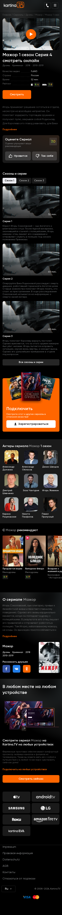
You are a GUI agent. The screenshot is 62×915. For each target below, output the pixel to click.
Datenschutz (11, 859)
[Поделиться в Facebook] (6, 669)
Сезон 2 (24, 180)
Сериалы (18, 15)
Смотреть (17, 94)
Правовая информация (18, 853)
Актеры (9, 446)
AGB (5, 866)
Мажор (39, 15)
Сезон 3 (39, 180)
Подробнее (10, 129)
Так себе (47, 156)
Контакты (9, 872)
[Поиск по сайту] (47, 5)
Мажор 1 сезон (53, 15)
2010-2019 (38, 65)
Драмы (29, 15)
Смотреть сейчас (31, 778)
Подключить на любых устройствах (25, 769)
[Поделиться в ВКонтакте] (16, 669)
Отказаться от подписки (19, 878)
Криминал (17, 65)
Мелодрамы (9, 572)
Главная (7, 15)
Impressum (9, 847)
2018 (27, 65)
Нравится (20, 156)
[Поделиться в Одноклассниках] (27, 669)
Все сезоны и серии (31, 362)
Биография (54, 575)
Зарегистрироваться (33, 424)
